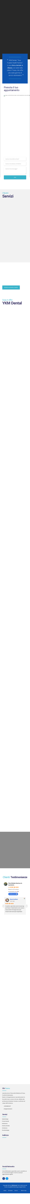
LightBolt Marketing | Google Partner (17, 1187)
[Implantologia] (6, 207)
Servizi (16, 1190)
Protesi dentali (14, 215)
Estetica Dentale (15, 234)
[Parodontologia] (6, 256)
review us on (12, 894)
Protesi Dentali (5, 1121)
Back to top (23, 1190)
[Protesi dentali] (6, 217)
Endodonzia (13, 225)
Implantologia (14, 205)
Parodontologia (14, 254)
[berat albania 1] (14, 628)
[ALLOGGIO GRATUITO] (14, 499)
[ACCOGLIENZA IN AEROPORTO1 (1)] (14, 758)
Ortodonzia (13, 244)
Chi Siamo (10, 1190)
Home (5, 1190)
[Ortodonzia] (6, 246)
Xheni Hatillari (14, 899)
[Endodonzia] (6, 227)
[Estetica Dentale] (6, 236)
